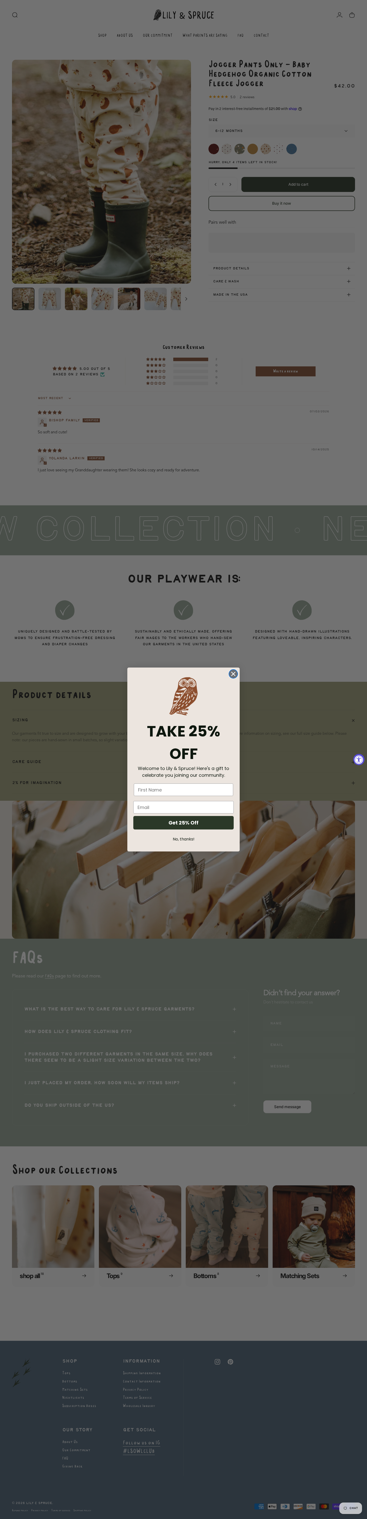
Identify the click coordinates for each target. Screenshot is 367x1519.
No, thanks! (183, 839)
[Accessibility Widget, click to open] (359, 759)
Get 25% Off (183, 822)
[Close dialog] (233, 674)
